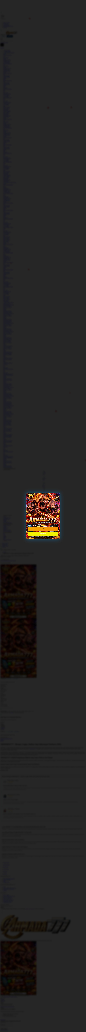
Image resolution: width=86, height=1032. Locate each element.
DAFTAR (43, 534)
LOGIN (43, 528)
